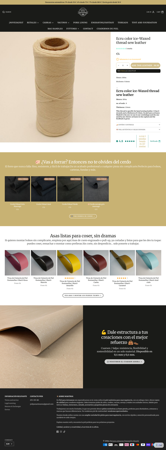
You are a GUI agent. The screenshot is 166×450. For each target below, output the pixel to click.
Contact (88, 28)
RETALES (31, 22)
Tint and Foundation (144, 22)
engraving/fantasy (102, 22)
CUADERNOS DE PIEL (107, 28)
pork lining (80, 22)
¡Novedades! (16, 22)
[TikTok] (64, 432)
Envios (7, 410)
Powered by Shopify (131, 441)
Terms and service (12, 400)
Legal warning (10, 403)
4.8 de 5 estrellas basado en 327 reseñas (142, 141)
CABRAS (47, 22)
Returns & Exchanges (13, 406)
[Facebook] (58, 432)
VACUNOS (62, 22)
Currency (9, 440)
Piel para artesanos (117, 441)
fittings (71, 28)
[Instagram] (61, 432)
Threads (123, 22)
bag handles (55, 28)
